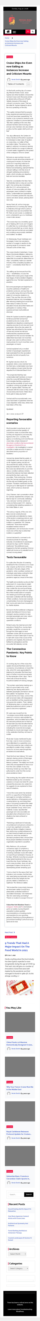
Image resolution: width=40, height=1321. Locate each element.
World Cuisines (10, 937)
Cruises (9, 57)
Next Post (9, 932)
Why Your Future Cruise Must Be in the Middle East (19, 1088)
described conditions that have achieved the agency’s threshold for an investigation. (19, 445)
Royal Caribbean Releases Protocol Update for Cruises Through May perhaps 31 (18, 1133)
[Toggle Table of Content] (27, 84)
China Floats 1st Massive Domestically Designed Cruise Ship (19, 1043)
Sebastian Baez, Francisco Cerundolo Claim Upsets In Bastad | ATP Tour (17, 1177)
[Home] (8, 32)
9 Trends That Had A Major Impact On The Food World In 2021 (17, 947)
